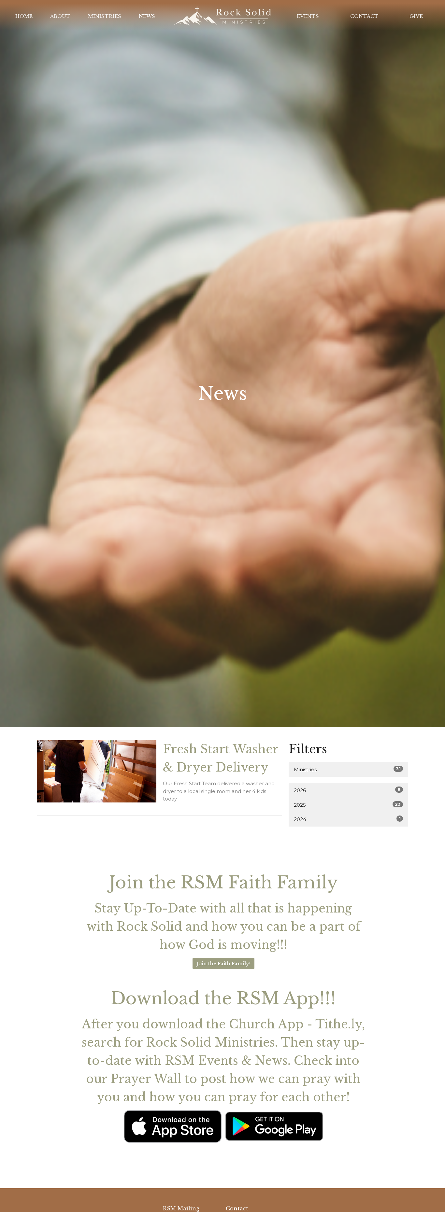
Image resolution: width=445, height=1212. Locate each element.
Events (308, 16)
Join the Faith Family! (223, 963)
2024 (347, 819)
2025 (347, 804)
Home (24, 16)
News (147, 16)
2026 (347, 790)
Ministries (104, 16)
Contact (364, 16)
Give (416, 16)
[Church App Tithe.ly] (173, 1125)
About (60, 16)
